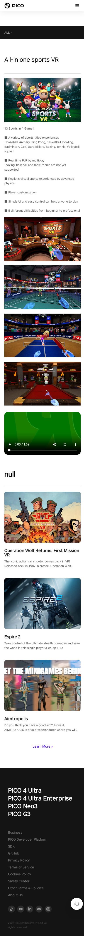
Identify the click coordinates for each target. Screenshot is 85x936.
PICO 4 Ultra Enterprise (40, 798)
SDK (11, 846)
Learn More (41, 746)
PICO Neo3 (23, 806)
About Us (15, 895)
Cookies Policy (19, 874)
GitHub (13, 853)
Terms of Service (21, 867)
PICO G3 (19, 814)
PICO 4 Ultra (25, 790)
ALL (7, 33)
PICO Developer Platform (27, 839)
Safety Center (18, 881)
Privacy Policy (19, 860)
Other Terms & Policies (26, 888)
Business (15, 832)
